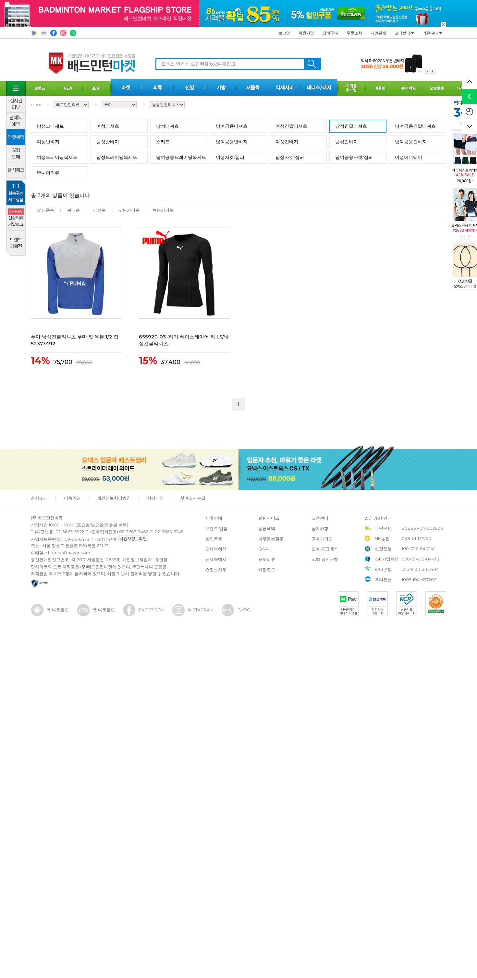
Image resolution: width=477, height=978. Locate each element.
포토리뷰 (266, 559)
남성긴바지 (346, 142)
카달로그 (266, 569)
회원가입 (306, 32)
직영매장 (155, 498)
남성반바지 (107, 142)
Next (468, 237)
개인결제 (378, 32)
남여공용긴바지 (411, 142)
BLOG (244, 609)
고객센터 (403, 32)
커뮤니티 (430, 32)
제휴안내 (213, 518)
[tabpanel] (398, 64)
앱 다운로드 (58, 609)
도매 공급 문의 (325, 548)
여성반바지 (48, 142)
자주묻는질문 (271, 538)
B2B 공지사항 (325, 559)
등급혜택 (266, 528)
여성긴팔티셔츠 (291, 126)
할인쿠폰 (213, 538)
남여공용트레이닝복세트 (181, 157)
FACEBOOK (151, 609)
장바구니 (330, 32)
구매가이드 (322, 538)
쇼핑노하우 (215, 569)
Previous (462, 237)
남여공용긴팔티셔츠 (415, 126)
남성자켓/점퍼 (289, 157)
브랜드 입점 (216, 528)
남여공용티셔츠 (232, 126)
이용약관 (72, 498)
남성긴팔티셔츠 (351, 126)
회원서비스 (268, 518)
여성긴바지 (286, 142)
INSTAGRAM (201, 609)
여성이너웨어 (408, 157)
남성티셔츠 (167, 126)
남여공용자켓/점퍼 (354, 157)
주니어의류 (48, 173)
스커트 (163, 142)
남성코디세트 (50, 126)
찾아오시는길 (192, 498)
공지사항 (320, 528)
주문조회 (354, 32)
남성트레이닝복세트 (116, 157)
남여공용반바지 (232, 142)
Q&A (263, 548)
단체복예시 (215, 559)
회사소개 (39, 498)
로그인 (284, 32)
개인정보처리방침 (114, 498)
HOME (37, 104)
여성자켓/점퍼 (230, 157)
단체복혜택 (215, 548)
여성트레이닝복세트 (57, 157)
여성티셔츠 (107, 126)
